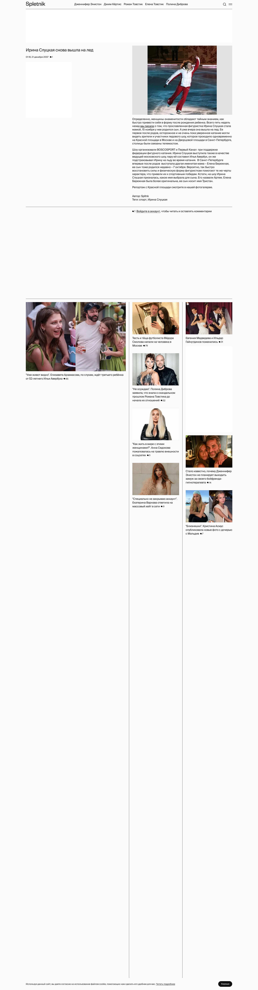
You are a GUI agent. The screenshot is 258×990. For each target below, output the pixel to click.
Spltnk (145, 196)
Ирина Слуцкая (157, 199)
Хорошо (225, 983)
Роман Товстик (133, 4)
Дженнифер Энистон (87, 4)
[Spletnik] (35, 4)
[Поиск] (224, 4)
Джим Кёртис (112, 4)
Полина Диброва (177, 4)
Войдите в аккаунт (148, 211)
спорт (142, 199)
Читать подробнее (165, 984)
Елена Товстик (154, 4)
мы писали (147, 126)
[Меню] (230, 4)
